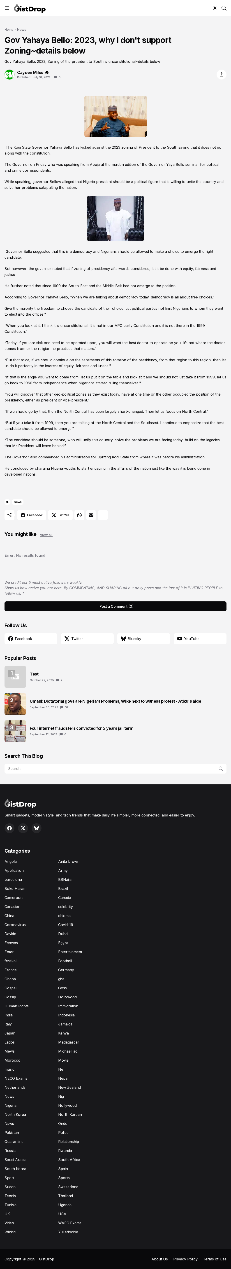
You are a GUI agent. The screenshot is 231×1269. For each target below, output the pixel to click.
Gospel (10, 988)
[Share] (221, 75)
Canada (64, 897)
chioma (64, 915)
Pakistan (12, 1132)
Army (63, 870)
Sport (9, 1177)
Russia (10, 1150)
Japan (10, 1033)
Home (9, 29)
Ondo (62, 1123)
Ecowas (11, 943)
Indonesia (66, 1015)
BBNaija (65, 879)
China (9, 915)
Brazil (63, 888)
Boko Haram (15, 888)
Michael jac (67, 1051)
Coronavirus (15, 924)
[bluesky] (37, 828)
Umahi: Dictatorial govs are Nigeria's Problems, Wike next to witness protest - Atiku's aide (115, 701)
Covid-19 (65, 924)
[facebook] (9, 828)
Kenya (63, 1033)
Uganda (65, 1205)
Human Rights (17, 1006)
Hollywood (67, 997)
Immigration (68, 1006)
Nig (61, 1096)
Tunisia (10, 1205)
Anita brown (68, 861)
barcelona (13, 879)
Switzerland (68, 1187)
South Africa (69, 1159)
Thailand (65, 1196)
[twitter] (23, 828)
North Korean (70, 1114)
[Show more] (103, 515)
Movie (63, 1060)
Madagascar (68, 1042)
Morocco (12, 1060)
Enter (9, 952)
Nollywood (67, 1105)
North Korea (15, 1114)
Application (14, 870)
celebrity (65, 906)
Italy (8, 1024)
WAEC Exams (69, 1223)
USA (62, 1214)
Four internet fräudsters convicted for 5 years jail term (82, 728)
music (9, 1069)
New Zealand (69, 1087)
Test (34, 674)
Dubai (63, 933)
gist (61, 979)
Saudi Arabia (15, 1159)
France (11, 970)
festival (10, 961)
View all (46, 535)
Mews (10, 1051)
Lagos (10, 1042)
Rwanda (65, 1150)
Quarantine (14, 1141)
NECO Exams (16, 1078)
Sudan (10, 1187)
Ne (60, 1069)
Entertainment (70, 952)
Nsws (9, 1123)
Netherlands (15, 1087)
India (9, 1015)
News (21, 29)
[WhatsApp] (79, 515)
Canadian (12, 906)
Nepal (63, 1078)
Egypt (63, 943)
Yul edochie (68, 1232)
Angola (11, 861)
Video (9, 1223)
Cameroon (14, 897)
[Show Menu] (7, 8)
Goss (62, 988)
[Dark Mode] (215, 8)
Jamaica (65, 1024)
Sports (64, 1177)
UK (7, 1214)
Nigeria (10, 1105)
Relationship (68, 1141)
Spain (63, 1168)
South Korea (15, 1168)
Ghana (10, 979)
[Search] (224, 8)
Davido (10, 933)
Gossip (10, 997)
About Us (159, 1259)
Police (63, 1132)
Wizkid (10, 1232)
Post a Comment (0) (116, 606)
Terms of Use (214, 1259)
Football (65, 961)
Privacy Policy (185, 1259)
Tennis (10, 1196)
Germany (66, 970)
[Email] (91, 515)
